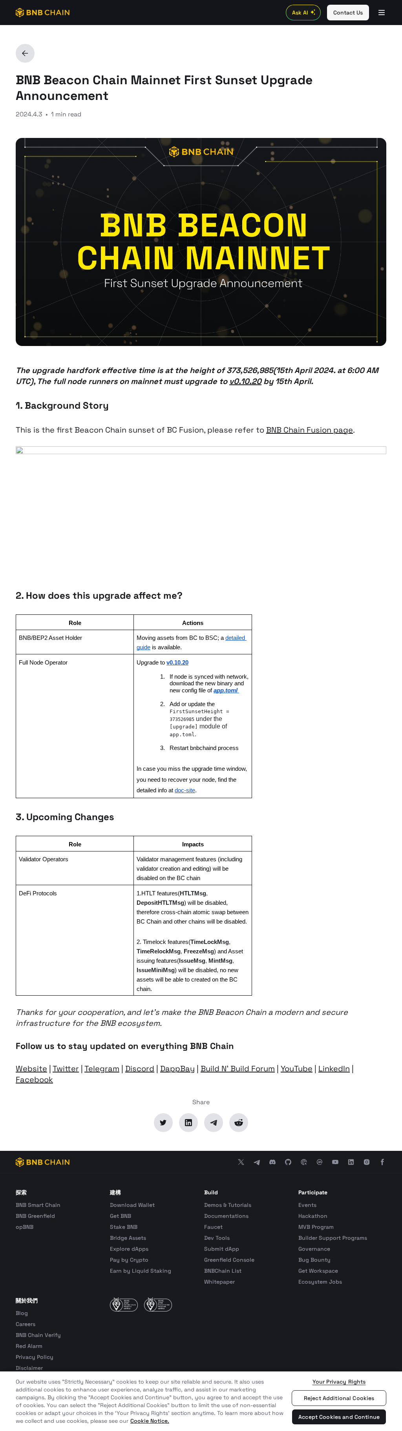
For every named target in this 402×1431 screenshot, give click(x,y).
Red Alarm (29, 1346)
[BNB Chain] (42, 12)
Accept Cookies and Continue (339, 1416)
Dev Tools (217, 1238)
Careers (25, 1324)
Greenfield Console (229, 1260)
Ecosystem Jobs (320, 1282)
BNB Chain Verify (38, 1335)
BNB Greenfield (35, 1216)
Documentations (226, 1216)
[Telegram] (213, 1122)
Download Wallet (132, 1205)
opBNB (24, 1227)
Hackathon (312, 1216)
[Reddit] (238, 1122)
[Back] (25, 53)
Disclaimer (29, 1368)
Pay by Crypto (129, 1260)
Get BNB (120, 1216)
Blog (22, 1313)
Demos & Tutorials (227, 1205)
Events (307, 1205)
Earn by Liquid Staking (140, 1271)
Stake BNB (123, 1227)
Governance (314, 1249)
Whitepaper (219, 1282)
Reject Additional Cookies (339, 1398)
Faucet (213, 1227)
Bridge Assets (128, 1238)
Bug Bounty (314, 1260)
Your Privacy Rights (339, 1381)
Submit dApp (221, 1249)
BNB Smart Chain (38, 1205)
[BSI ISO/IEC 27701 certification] (158, 1304)
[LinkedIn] (188, 1122)
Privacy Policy (34, 1357)
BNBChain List (222, 1271)
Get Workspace (318, 1271)
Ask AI (300, 12)
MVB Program (316, 1227)
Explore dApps (129, 1249)
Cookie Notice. (149, 1420)
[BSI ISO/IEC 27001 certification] (124, 1304)
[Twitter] (163, 1122)
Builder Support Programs (332, 1238)
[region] (201, 1401)
